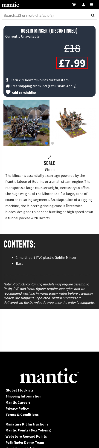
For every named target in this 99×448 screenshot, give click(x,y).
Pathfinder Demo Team (25, 442)
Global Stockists (20, 390)
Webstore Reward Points (26, 436)
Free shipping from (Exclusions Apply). (43, 86)
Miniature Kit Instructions (27, 424)
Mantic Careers (18, 402)
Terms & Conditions (22, 414)
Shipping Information (23, 396)
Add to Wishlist (24, 92)
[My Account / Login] (83, 4)
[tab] (46, 143)
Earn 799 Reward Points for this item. (39, 80)
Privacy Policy (17, 408)
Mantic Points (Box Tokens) (29, 430)
